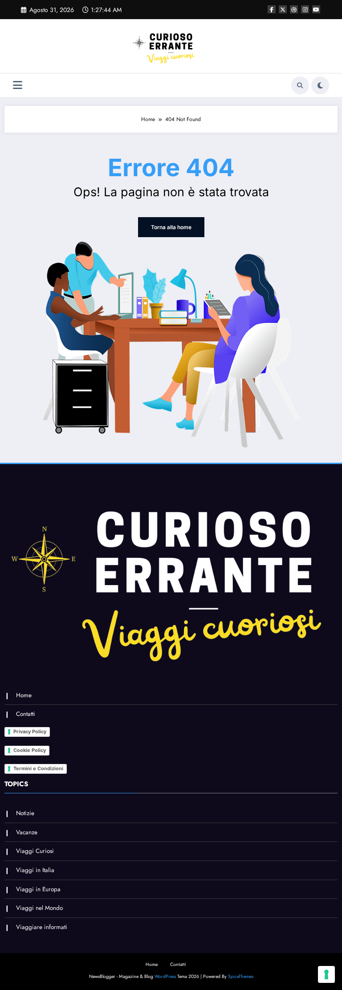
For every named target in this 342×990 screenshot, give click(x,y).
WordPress (165, 976)
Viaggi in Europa (38, 889)
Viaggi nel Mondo (39, 908)
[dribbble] (294, 9)
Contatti (25, 714)
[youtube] (316, 9)
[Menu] (18, 85)
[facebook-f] (272, 9)
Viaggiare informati (41, 927)
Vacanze (26, 832)
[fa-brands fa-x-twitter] (283, 9)
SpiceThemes (240, 976)
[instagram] (305, 9)
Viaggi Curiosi (35, 851)
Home (24, 695)
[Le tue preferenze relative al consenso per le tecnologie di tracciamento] (326, 974)
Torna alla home (171, 227)
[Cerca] (300, 85)
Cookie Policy (29, 750)
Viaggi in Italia (35, 870)
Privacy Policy (29, 731)
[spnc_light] (320, 85)
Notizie (25, 813)
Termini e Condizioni (38, 768)
